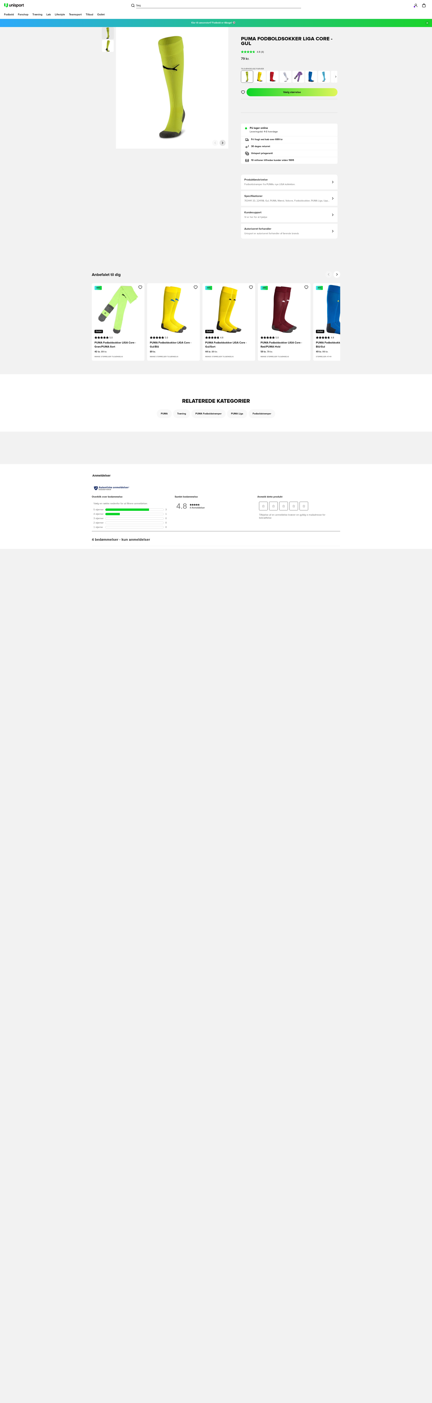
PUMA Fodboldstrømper (208, 414)
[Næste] (223, 143)
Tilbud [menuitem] (89, 14)
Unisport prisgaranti (262, 153)
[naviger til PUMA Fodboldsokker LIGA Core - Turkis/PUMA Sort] (324, 77)
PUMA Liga (237, 414)
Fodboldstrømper (262, 414)
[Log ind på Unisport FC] (416, 5)
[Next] (336, 274)
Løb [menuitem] (48, 14)
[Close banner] (427, 23)
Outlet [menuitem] (101, 14)
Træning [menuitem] (37, 14)
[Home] (14, 5)
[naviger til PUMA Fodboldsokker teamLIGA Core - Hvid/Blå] (285, 77)
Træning (181, 414)
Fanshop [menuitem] (23, 14)
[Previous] (328, 274)
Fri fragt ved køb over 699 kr (267, 139)
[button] (108, 46)
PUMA (164, 414)
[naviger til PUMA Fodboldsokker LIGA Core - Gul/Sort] (260, 77)
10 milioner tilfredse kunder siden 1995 (272, 160)
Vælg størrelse (292, 92)
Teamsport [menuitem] (75, 14)
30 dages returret (260, 146)
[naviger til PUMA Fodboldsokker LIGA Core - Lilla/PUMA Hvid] (298, 77)
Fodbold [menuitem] (9, 14)
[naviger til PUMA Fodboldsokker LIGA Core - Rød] (273, 77)
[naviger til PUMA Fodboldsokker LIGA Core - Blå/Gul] (311, 77)
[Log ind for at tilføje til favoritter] (243, 92)
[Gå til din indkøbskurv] (424, 5)
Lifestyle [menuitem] (60, 14)
